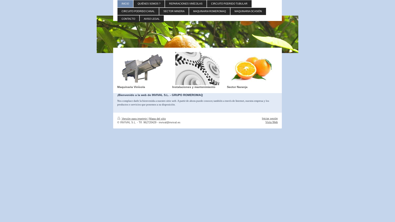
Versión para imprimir (134, 118)
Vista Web (271, 122)
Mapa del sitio (157, 118)
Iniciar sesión (270, 118)
